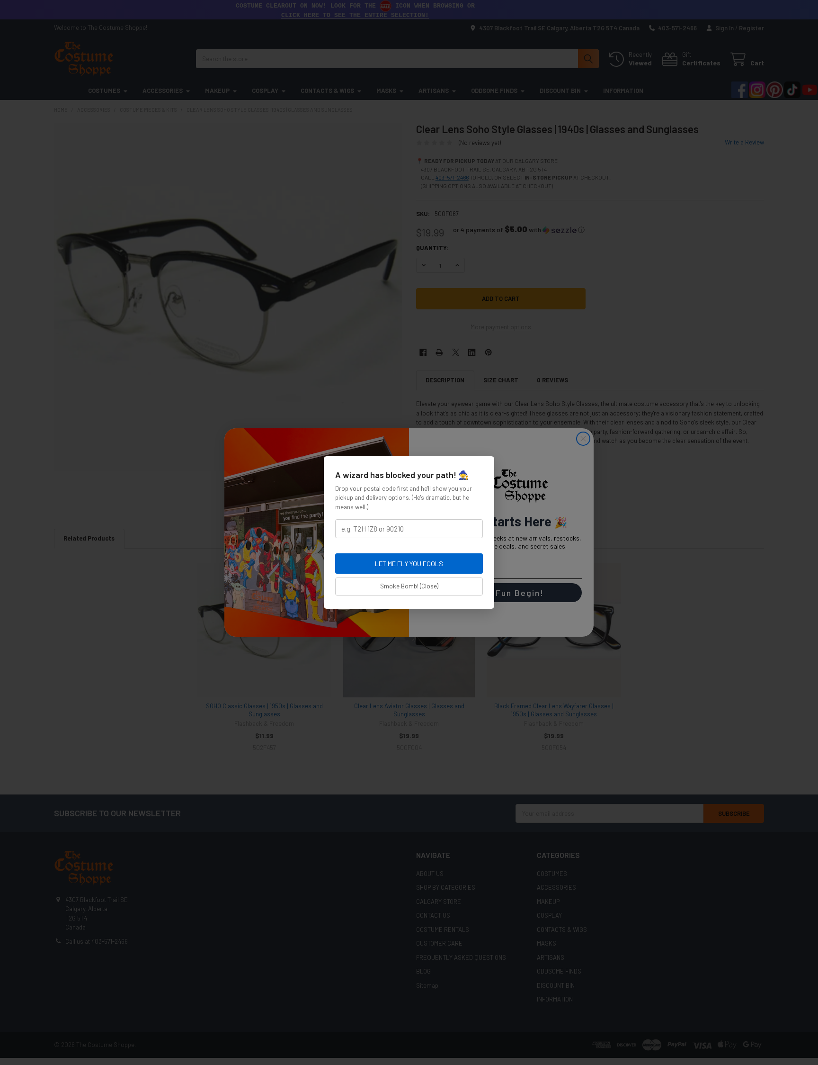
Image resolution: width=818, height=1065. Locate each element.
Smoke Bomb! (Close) (409, 586)
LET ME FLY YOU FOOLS (409, 564)
